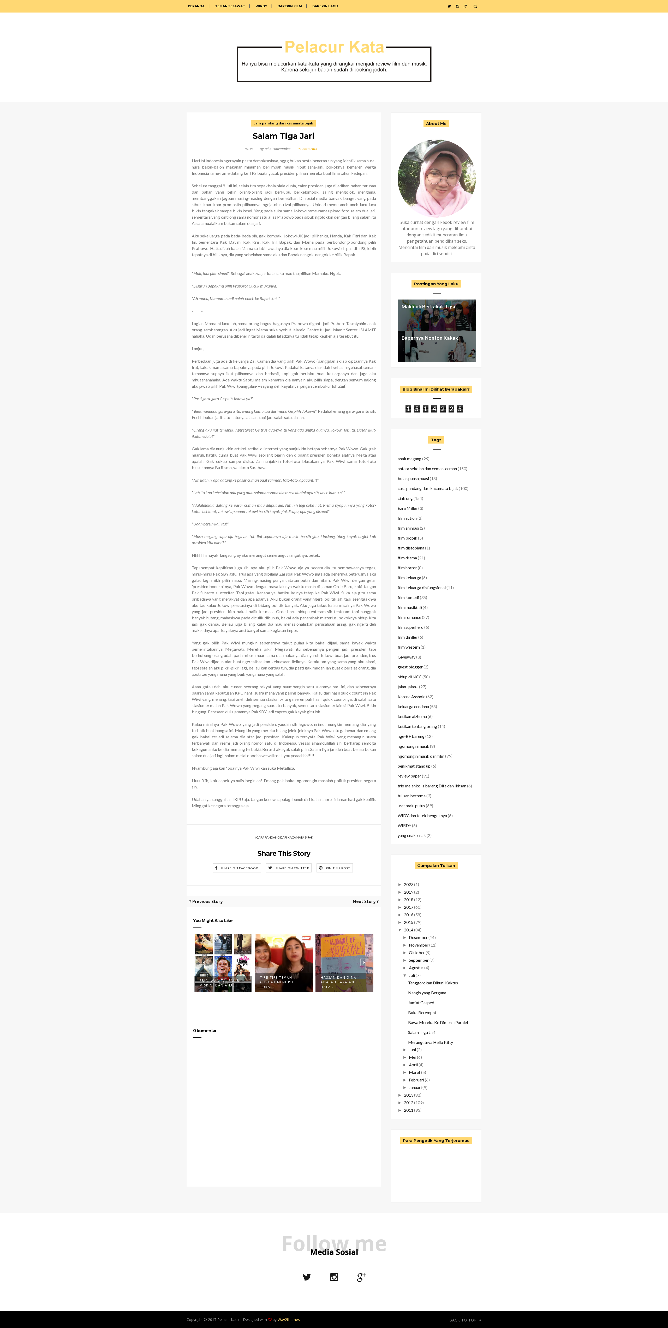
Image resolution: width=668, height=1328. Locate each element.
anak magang (409, 458)
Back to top (463, 1320)
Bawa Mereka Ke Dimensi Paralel (438, 1022)
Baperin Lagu (325, 6)
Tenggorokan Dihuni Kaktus (433, 982)
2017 (408, 907)
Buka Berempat (422, 1012)
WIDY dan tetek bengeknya (422, 815)
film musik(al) (410, 607)
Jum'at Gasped (421, 1002)
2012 (408, 1102)
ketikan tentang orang (417, 726)
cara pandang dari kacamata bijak (283, 123)
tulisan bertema (412, 795)
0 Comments (307, 149)
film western (409, 646)
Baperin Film (290, 6)
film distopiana (411, 547)
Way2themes (289, 1319)
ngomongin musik (413, 746)
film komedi (408, 597)
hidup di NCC (410, 676)
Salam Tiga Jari (421, 1032)
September (419, 960)
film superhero (411, 627)
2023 (408, 884)
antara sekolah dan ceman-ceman (427, 468)
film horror (407, 567)
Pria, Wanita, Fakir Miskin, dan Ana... (219, 983)
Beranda (196, 6)
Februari (416, 1079)
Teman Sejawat (230, 6)
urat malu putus (411, 805)
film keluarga (409, 577)
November (418, 944)
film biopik (407, 537)
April (413, 1064)
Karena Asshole (411, 696)
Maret (414, 1072)
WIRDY (261, 6)
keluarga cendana (413, 706)
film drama (407, 557)
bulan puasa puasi (413, 478)
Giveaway (406, 656)
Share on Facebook (239, 868)
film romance (409, 617)
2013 (408, 1094)
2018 (408, 899)
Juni (412, 1049)
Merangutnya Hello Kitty (430, 1042)
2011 (408, 1110)
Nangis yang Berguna (427, 992)
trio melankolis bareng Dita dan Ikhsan (432, 785)
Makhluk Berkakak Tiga (428, 306)
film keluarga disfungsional (422, 587)
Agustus (416, 967)
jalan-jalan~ (408, 686)
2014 (408, 929)
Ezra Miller (408, 508)
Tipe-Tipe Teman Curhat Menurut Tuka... (278, 982)
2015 (408, 922)
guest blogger (410, 666)
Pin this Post (338, 868)
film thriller (408, 637)
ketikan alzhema (412, 716)
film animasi (408, 527)
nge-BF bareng (411, 736)
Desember (418, 937)
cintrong (405, 498)
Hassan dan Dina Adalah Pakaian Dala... (338, 982)
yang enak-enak (412, 835)
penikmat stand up (414, 765)
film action (407, 518)
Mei (412, 1057)
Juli (412, 975)
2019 (408, 891)
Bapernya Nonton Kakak (430, 338)
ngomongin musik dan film (421, 755)
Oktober (417, 952)
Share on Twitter (292, 868)
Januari (415, 1087)
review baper (409, 775)
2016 (408, 914)
